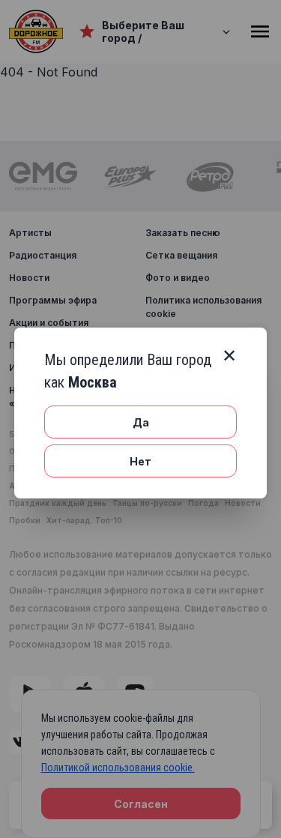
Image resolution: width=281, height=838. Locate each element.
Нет (140, 461)
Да (141, 422)
